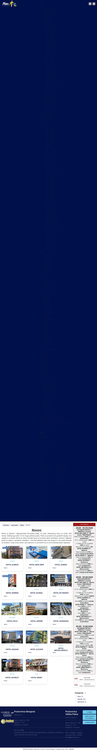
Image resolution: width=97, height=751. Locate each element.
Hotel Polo (12, 621)
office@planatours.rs (72, 737)
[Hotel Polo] (12, 609)
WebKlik (71, 749)
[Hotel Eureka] (12, 552)
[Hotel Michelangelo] (61, 637)
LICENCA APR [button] (89, 722)
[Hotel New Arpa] (36, 552)
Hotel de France (61, 593)
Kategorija (79, 693)
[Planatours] (9, 4)
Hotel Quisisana (61, 621)
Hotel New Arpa (36, 565)
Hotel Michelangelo (61, 649)
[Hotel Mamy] (36, 665)
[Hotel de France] (61, 580)
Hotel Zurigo (61, 565)
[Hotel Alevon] (36, 637)
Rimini (5, 568)
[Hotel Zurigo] (61, 552)
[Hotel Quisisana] (61, 609)
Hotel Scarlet (12, 678)
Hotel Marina (12, 593)
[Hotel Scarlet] (12, 665)
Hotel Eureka (12, 565)
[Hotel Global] (36, 580)
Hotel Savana (12, 649)
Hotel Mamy (36, 678)
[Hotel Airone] (36, 609)
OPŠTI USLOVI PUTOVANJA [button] (89, 717)
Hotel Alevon (36, 649)
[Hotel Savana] (12, 637)
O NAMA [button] (89, 712)
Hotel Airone (36, 621)
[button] (42, 432)
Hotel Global (36, 593)
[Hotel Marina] (12, 580)
